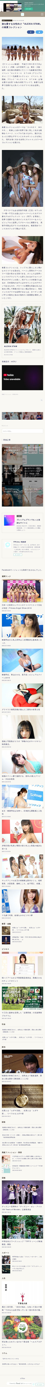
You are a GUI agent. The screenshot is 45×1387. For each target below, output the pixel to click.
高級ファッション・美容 (7, 20)
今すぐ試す (28, 9)
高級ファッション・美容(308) (10, 394)
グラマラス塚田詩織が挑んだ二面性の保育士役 (21, 709)
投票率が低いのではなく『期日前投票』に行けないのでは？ (21, 1364)
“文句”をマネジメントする (10, 1358)
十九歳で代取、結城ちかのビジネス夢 (17, 915)
